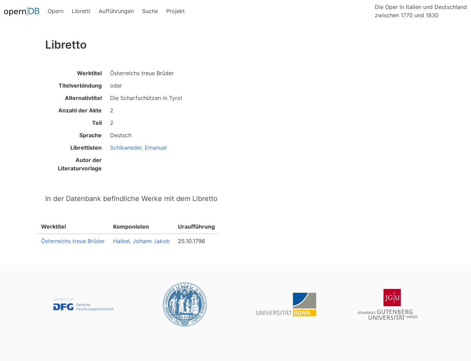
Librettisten (86, 147)
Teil (97, 122)
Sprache (90, 135)
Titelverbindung (80, 85)
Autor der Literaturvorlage (80, 164)
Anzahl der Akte (80, 110)
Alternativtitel (83, 97)
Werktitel (89, 73)
